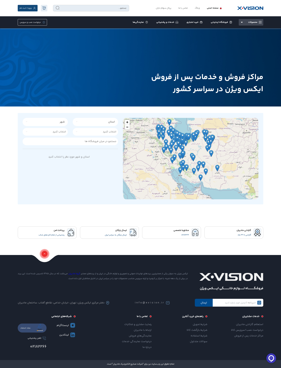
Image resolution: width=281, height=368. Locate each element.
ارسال (204, 303)
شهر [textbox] (62, 122)
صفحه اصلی (213, 8)
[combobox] (97, 122)
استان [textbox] (111, 122)
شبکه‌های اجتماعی (61, 316)
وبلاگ (197, 8)
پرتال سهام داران (163, 8)
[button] (127, 122)
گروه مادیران (74, 274)
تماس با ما (183, 8)
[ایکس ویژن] (250, 8)
